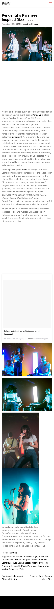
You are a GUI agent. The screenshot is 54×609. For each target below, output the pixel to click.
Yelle (21, 569)
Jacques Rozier (29, 559)
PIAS (23, 566)
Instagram (16, 137)
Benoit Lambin (16, 556)
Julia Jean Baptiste (22, 563)
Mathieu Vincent (39, 563)
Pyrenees (31, 566)
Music (14, 552)
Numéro (26, 169)
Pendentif (36, 115)
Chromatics (7, 559)
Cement (30, 339)
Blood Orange (30, 556)
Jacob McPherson (30, 24)
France (17, 559)
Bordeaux (43, 556)
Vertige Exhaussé (10, 569)
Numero (6, 566)
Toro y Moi (43, 566)
